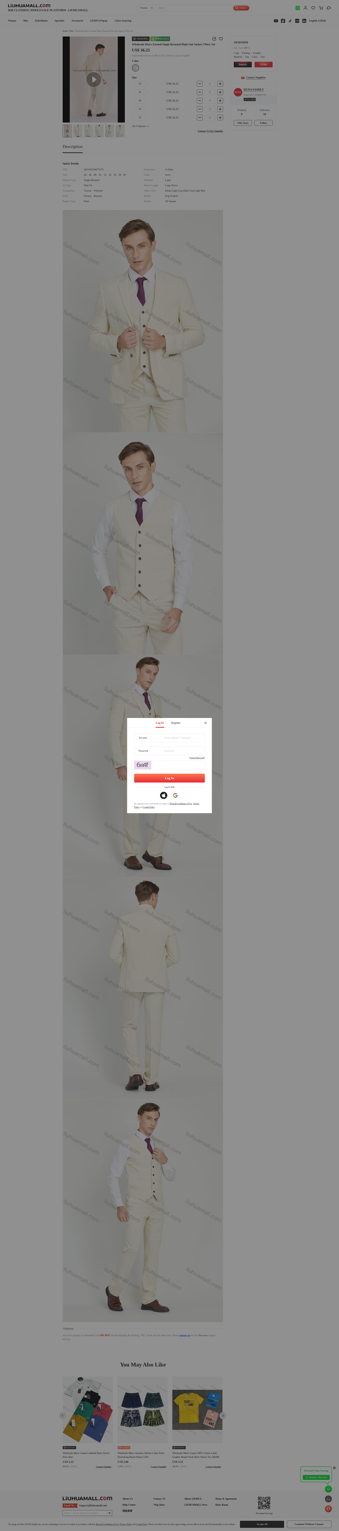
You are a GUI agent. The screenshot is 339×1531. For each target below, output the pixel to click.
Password (143, 751)
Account (143, 737)
